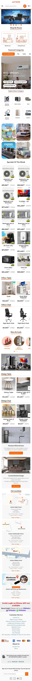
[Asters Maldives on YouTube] (20, 679)
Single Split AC (8, 82)
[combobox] (16, 6)
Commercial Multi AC (9, 85)
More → (20, 85)
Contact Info (16, 646)
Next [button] (29, 292)
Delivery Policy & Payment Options (16, 621)
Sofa (24, 54)
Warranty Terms (16, 627)
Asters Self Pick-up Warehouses (16, 625)
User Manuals (16, 633)
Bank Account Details (16, 619)
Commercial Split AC (20, 82)
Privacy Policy (16, 631)
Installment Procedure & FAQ (16, 623)
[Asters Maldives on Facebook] (11, 679)
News (16, 648)
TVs (18, 54)
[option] (8, 292)
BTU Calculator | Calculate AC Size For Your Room (16, 634)
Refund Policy (16, 629)
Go (27, 674)
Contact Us (16, 617)
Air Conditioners (8, 54)
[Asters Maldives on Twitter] (14, 679)
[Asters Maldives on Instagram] (18, 679)
